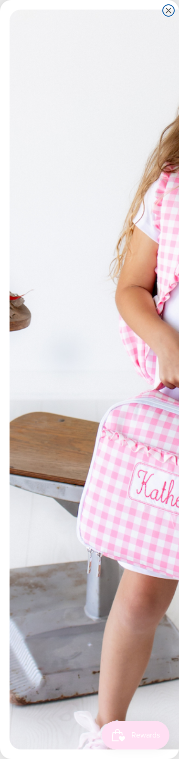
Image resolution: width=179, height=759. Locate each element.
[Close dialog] (168, 10)
